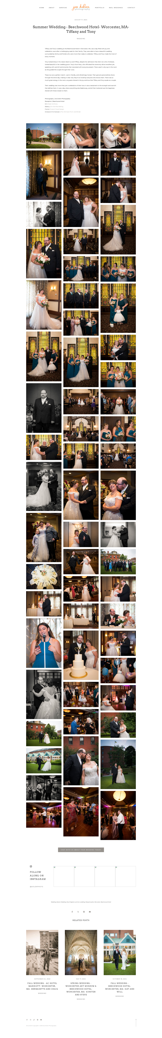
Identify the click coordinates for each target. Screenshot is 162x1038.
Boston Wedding (61, 902)
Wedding (81, 38)
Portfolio (99, 7)
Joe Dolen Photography (62, 99)
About (51, 7)
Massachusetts (90, 902)
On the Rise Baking (57, 106)
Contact (131, 7)
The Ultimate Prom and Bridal (71, 112)
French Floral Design (57, 109)
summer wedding (80, 902)
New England (70, 902)
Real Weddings (116, 7)
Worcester (97, 902)
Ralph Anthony (53, 104)
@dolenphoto (36, 886)
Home (41, 7)
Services (63, 7)
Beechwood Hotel (58, 101)
